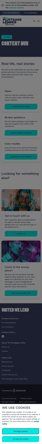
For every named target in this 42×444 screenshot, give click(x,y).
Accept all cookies (21, 439)
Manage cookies (21, 431)
